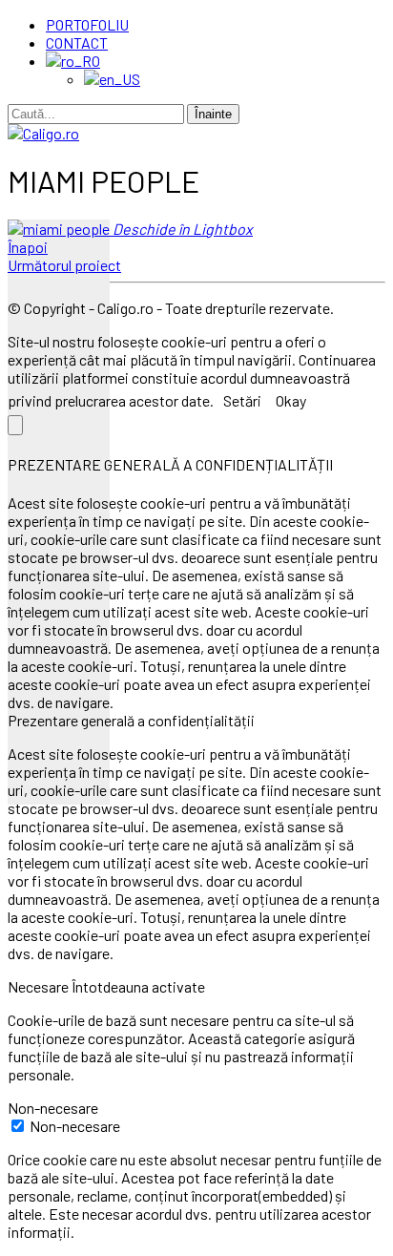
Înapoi (28, 247)
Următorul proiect (64, 265)
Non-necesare (75, 1126)
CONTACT (77, 42)
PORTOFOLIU (87, 24)
